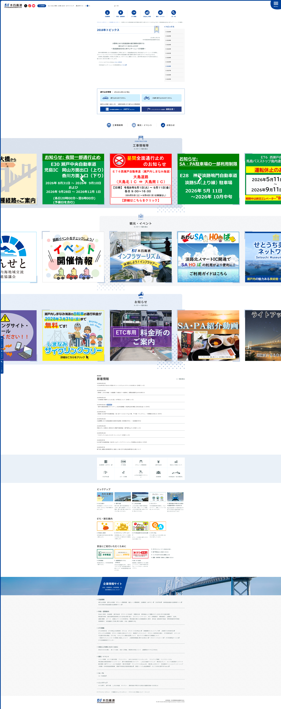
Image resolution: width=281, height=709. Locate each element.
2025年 (169, 36)
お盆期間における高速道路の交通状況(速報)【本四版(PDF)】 (114, 421)
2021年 (169, 53)
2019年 (169, 62)
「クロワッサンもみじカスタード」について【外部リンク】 (113, 435)
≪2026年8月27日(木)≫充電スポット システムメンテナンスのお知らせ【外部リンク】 (121, 385)
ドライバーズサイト (102, 22)
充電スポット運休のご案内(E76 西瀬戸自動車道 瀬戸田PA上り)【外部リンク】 (119, 428)
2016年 (169, 75)
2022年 (169, 49)
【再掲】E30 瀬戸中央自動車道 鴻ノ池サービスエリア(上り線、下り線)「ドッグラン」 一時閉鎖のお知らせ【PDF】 (129, 414)
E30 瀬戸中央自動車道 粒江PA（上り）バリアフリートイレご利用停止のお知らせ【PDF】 (122, 442)
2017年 (169, 70)
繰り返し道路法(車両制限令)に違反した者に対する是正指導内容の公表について (119, 449)
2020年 (169, 57)
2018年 (169, 66)
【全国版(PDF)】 (137, 421)
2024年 (169, 40)
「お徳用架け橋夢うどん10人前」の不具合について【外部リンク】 (115, 399)
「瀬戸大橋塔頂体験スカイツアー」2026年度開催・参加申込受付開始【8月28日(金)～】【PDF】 (123, 407)
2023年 (169, 44)
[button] (82, 179)
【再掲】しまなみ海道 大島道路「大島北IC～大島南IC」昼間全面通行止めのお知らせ (121, 392)
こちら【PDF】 (118, 62)
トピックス (169, 27)
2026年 (169, 32)
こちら (123, 65)
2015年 (169, 79)
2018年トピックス (114, 22)
